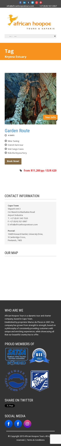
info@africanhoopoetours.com (20, 6)
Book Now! (13, 161)
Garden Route (17, 130)
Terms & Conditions (36, 440)
